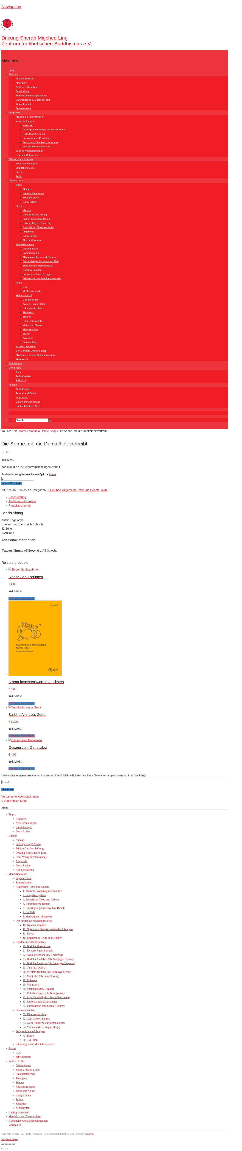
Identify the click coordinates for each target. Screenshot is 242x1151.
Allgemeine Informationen (30, 116)
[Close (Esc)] (13, 1144)
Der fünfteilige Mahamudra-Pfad (41, 261)
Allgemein (28, 231)
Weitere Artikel (24, 295)
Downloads (15, 367)
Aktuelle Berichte (25, 78)
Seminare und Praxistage (37, 138)
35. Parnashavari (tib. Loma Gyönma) (44, 1005)
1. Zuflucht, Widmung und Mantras (42, 890)
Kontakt (13, 384)
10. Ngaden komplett (34, 925)
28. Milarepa (30, 980)
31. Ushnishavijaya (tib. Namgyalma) (43, 993)
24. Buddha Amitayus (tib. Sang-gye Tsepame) (49, 963)
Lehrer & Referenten (27, 155)
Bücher (20, 172)
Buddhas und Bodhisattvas (38, 265)
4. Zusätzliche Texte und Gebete (41, 899)
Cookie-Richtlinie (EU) (28, 406)
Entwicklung (22, 91)
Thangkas (28, 312)
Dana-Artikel (29, 201)
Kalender (28, 125)
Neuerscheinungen (26, 163)
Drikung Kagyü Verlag (21, 159)
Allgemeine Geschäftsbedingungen (35, 354)
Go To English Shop (14, 800)
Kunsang (89, 1134)
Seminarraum (23, 108)
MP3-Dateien (23, 1056)
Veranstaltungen (25, 121)
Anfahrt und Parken (26, 393)
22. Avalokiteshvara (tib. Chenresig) (43, 954)
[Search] (50, 421)
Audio (19, 176)
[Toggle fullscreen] (6, 1144)
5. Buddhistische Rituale (36, 903)
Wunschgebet (23, 104)
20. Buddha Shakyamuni (36, 946)
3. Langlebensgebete (34, 895)
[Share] (10, 1144)
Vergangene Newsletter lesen (20, 796)
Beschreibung (17, 497)
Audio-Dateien (24, 376)
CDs (25, 286)
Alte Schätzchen (32, 240)
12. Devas (28, 933)
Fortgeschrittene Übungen (37, 274)
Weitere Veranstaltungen (36, 146)
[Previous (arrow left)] (2, 1148)
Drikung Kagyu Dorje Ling (37, 223)
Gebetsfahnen (31, 299)
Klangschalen (30, 329)
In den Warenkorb (11, 483)
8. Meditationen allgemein (37, 916)
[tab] (118, 497)
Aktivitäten (21, 82)
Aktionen (27, 189)
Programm (14, 112)
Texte (19, 371)
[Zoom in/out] (2, 1144)
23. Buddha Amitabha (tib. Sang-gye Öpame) (48, 959)
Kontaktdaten (23, 389)
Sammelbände (31, 252)
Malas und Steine (32, 325)
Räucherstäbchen (33, 308)
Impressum (22, 397)
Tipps (19, 184)
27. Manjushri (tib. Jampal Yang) (41, 976)
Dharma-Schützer (33, 269)
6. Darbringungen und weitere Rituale (44, 907)
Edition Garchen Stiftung (36, 218)
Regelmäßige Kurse (34, 133)
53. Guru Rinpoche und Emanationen (44, 1022)
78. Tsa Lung (30, 1039)
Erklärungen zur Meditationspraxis (42, 278)
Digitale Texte (30, 248)
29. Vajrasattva (31, 984)
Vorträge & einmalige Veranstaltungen (44, 129)
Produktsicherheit (19, 505)
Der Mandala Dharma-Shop (31, 350)
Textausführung (11, 474)
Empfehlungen (31, 197)
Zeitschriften (29, 342)
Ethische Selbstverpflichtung (31, 95)
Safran (26, 333)
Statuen (27, 316)
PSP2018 (21, 380)
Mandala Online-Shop (43, 431)
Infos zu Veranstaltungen (29, 150)
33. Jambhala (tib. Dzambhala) (40, 1001)
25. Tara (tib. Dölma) (34, 967)
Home (12, 70)
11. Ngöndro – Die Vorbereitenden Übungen (48, 929)
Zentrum (13, 74)
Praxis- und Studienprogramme (40, 142)
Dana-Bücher (30, 235)
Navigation (11, 6)
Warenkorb (22, 359)
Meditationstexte (25, 167)
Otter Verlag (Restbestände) (38, 227)
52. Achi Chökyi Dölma (36, 1018)
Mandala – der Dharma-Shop (25, 1116)
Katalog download (26, 346)
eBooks (27, 210)
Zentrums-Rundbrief (27, 87)
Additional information (22, 501)
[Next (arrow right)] (6, 1148)
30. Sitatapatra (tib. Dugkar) (38, 988)
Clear (52, 474)
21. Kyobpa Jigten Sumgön (38, 950)
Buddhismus (15, 363)
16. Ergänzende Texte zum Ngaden (42, 937)
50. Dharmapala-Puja (34, 1014)
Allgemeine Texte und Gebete (39, 257)
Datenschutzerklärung (28, 401)
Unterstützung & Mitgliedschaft (33, 99)
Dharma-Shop (16, 180)
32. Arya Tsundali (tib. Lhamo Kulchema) (46, 997)
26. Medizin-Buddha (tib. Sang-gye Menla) (47, 971)
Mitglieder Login (9, 1139)
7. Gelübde (54, 490)
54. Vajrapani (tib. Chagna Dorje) (41, 1027)
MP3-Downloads (32, 291)
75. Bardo (28, 1035)
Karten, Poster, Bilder (34, 303)
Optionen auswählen (22, 598)
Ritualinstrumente (32, 320)
